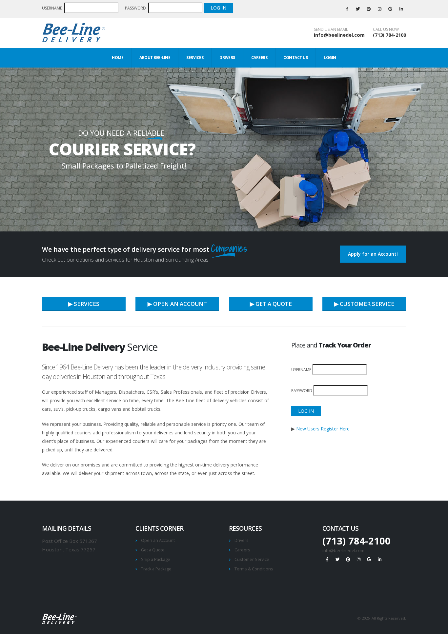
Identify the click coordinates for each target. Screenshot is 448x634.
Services (194, 57)
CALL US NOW (386, 29)
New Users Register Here (323, 429)
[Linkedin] (401, 8)
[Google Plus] (390, 8)
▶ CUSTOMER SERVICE (364, 303)
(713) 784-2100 (389, 35)
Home (117, 57)
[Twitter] (357, 8)
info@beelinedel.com (339, 35)
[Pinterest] (368, 8)
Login (330, 57)
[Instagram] (379, 8)
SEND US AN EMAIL (331, 29)
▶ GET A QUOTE (271, 303)
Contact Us (295, 57)
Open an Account (158, 540)
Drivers (227, 57)
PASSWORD (136, 8)
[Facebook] (347, 8)
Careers (259, 57)
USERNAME (52, 8)
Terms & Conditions (253, 569)
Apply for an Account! (373, 254)
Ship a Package (155, 559)
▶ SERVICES (83, 303)
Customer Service (251, 559)
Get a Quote (153, 550)
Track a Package (156, 569)
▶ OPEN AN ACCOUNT (177, 303)
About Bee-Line (154, 57)
